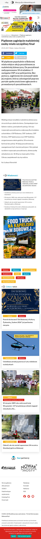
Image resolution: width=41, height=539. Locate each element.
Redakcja (26, 483)
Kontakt (26, 486)
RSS (24, 491)
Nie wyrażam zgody (24, 536)
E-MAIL (8, 57)
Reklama (26, 488)
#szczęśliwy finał (8, 282)
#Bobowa (16, 270)
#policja (26, 274)
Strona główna (5, 35)
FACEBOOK (9, 53)
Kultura (10, 316)
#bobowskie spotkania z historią (13, 400)
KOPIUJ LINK (22, 57)
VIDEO (4, 488)
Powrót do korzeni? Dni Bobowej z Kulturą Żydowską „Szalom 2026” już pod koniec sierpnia (19, 322)
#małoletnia (7, 274)
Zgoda (13, 536)
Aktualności (14, 35)
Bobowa (5, 270)
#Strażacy (20, 278)
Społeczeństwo (9, 358)
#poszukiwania (8, 278)
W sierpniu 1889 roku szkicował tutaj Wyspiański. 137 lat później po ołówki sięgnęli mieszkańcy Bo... (20, 406)
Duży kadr (5, 500)
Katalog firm (6, 497)
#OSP (17, 274)
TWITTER (21, 53)
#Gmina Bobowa (29, 270)
